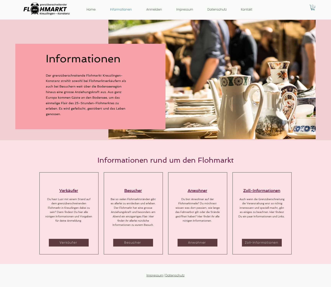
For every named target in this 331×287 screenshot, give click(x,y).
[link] (313, 7)
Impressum (155, 275)
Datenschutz (174, 275)
